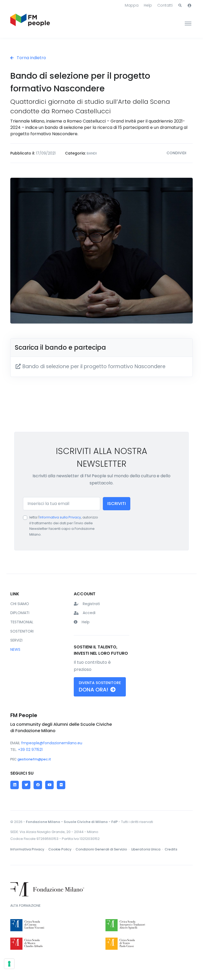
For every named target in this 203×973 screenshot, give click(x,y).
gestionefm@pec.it (34, 759)
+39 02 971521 (30, 749)
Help (148, 5)
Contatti (165, 5)
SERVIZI (16, 640)
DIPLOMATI (19, 612)
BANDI (92, 153)
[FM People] (30, 23)
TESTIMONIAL (21, 622)
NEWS (15, 649)
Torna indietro (31, 58)
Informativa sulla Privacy (60, 517)
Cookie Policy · (61, 849)
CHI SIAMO (19, 603)
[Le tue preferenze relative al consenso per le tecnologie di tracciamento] (9, 964)
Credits (171, 849)
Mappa (132, 5)
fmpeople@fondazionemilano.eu (51, 743)
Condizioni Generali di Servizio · (103, 849)
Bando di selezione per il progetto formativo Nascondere (93, 366)
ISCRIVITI (116, 503)
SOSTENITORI (22, 631)
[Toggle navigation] (188, 23)
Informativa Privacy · (28, 849)
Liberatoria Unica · (147, 849)
